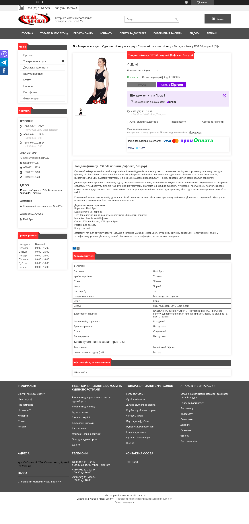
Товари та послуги (52, 33)
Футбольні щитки (135, 399)
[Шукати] (176, 19)
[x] (78, 248)
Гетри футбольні (135, 393)
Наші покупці (25, 399)
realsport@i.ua (30, 162)
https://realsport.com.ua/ (36, 157)
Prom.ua (142, 495)
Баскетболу (186, 408)
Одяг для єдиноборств (84, 439)
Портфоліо (30, 92)
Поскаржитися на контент (129, 499)
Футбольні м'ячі (134, 415)
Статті (27, 79)
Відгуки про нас (33, 73)
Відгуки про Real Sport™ (31, 393)
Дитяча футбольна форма (140, 404)
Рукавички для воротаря (139, 426)
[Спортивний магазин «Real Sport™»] (34, 19)
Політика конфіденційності (158, 499)
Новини (28, 86)
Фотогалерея (31, 98)
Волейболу (186, 414)
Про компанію (83, 33)
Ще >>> (76, 444)
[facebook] (74, 248)
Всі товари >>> (188, 441)
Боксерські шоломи (83, 423)
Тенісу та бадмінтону (192, 403)
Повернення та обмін (167, 33)
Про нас (28, 55)
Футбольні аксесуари (138, 437)
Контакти (106, 33)
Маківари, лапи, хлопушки (86, 434)
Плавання (185, 430)
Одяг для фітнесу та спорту (118, 46)
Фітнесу (184, 435)
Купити (142, 85)
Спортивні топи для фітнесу (154, 46)
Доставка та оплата (35, 67)
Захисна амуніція (81, 417)
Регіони (212, 33)
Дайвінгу (185, 424)
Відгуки (194, 33)
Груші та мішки (80, 412)
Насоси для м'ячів (136, 432)
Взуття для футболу (137, 421)
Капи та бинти (79, 428)
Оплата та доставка (133, 33)
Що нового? (24, 410)
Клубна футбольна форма (140, 410)
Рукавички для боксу (83, 406)
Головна (27, 33)
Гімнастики (186, 419)
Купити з (165, 84)
